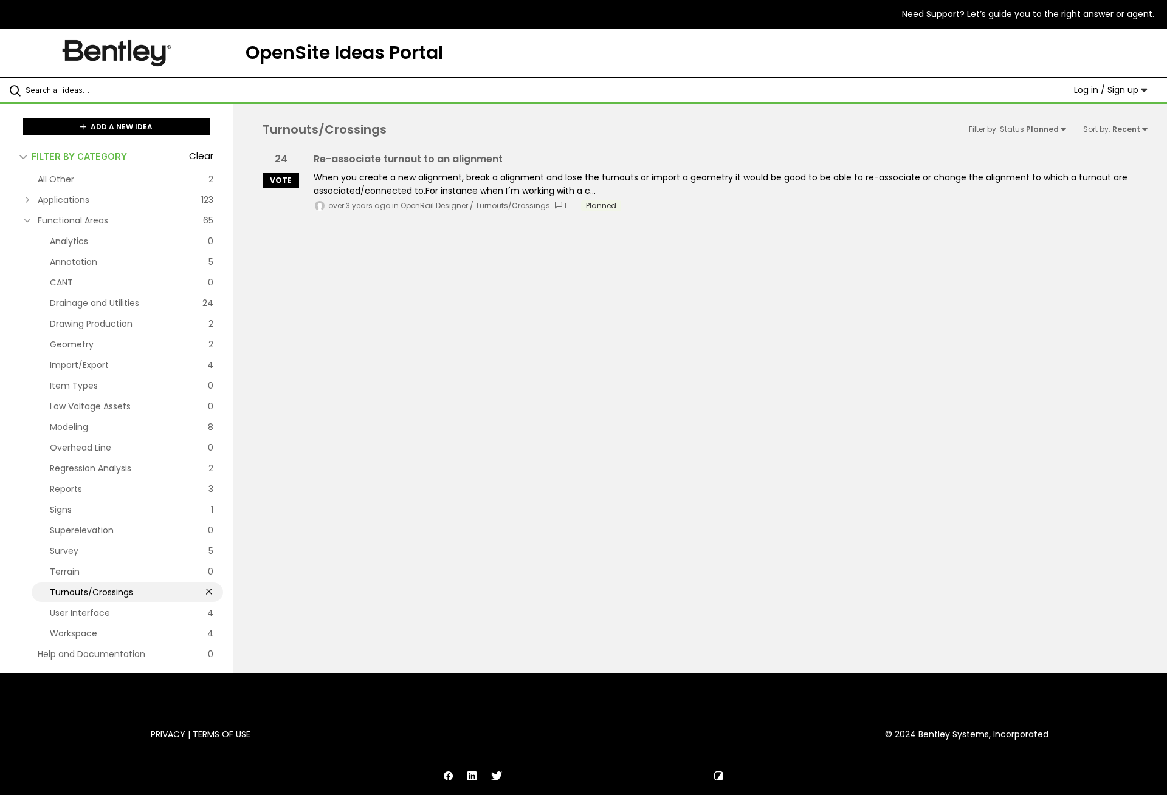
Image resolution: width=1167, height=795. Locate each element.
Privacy (168, 734)
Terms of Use (221, 734)
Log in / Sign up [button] (1107, 90)
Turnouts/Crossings (512, 205)
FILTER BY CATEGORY (79, 156)
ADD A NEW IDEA (121, 126)
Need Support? (933, 14)
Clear (201, 155)
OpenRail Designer (434, 205)
